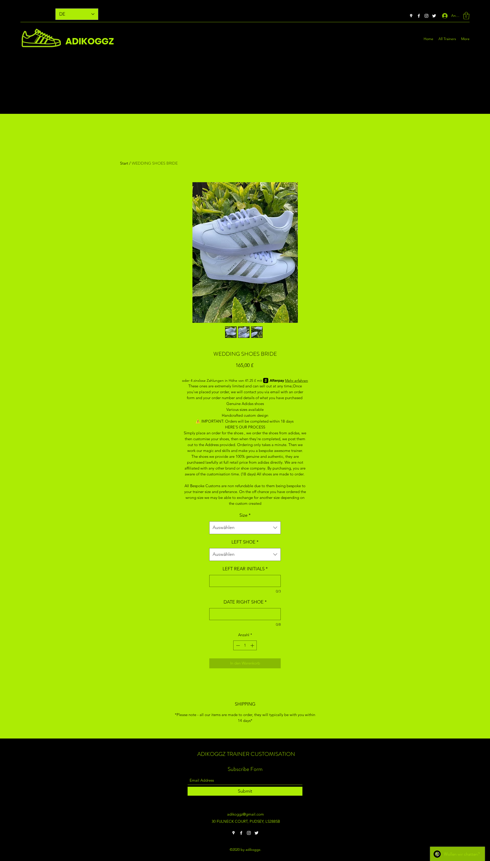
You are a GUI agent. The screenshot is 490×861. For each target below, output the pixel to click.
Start (124, 163)
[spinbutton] (245, 645)
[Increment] (252, 645)
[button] (466, 15)
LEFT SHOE (245, 542)
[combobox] (245, 527)
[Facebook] (418, 15)
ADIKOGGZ (89, 41)
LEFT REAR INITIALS (245, 569)
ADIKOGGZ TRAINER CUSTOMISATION (246, 754)
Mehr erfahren (296, 380)
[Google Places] (411, 15)
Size (245, 515)
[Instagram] (426, 15)
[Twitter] (434, 15)
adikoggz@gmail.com (245, 814)
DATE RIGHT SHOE (245, 602)
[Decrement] (237, 645)
